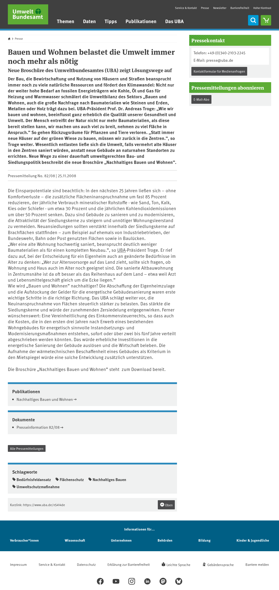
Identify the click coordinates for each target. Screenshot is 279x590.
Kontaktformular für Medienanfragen (219, 71)
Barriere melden (257, 564)
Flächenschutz (72, 479)
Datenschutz (86, 564)
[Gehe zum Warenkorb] (266, 20)
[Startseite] (28, 14)
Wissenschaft (75, 540)
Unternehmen (121, 540)
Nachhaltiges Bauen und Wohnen (45, 399)
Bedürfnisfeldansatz (34, 479)
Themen (65, 21)
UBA (121, 250)
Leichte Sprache (178, 564)
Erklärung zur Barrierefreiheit (128, 564)
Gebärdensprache (220, 564)
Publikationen (141, 21)
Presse (205, 8)
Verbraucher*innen (24, 540)
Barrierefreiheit (239, 8)
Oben (168, 505)
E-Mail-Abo (201, 99)
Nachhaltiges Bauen (109, 479)
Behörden (165, 540)
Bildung (204, 540)
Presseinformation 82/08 (38, 427)
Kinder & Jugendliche (252, 540)
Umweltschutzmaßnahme (38, 487)
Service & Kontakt (186, 8)
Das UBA (174, 21)
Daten (89, 21)
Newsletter (219, 8)
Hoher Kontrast (262, 8)
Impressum (18, 564)
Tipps (111, 21)
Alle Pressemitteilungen (26, 448)
